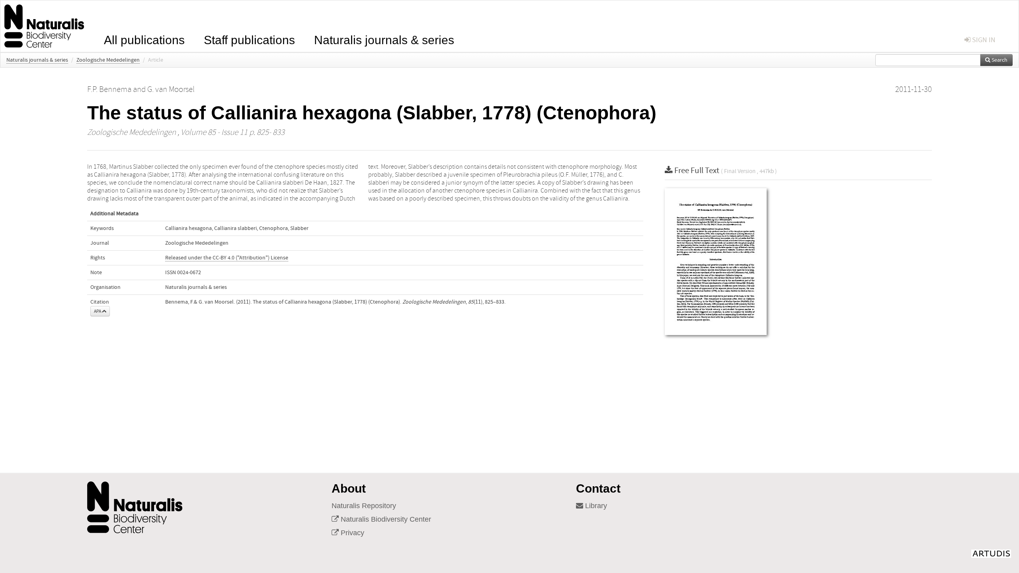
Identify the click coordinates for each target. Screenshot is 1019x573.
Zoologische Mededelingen (108, 60)
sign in (983, 40)
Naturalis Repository (364, 506)
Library (595, 506)
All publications (144, 39)
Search (998, 60)
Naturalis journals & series (384, 39)
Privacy (351, 533)
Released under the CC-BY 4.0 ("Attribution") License (226, 258)
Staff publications (249, 39)
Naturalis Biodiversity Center (385, 519)
